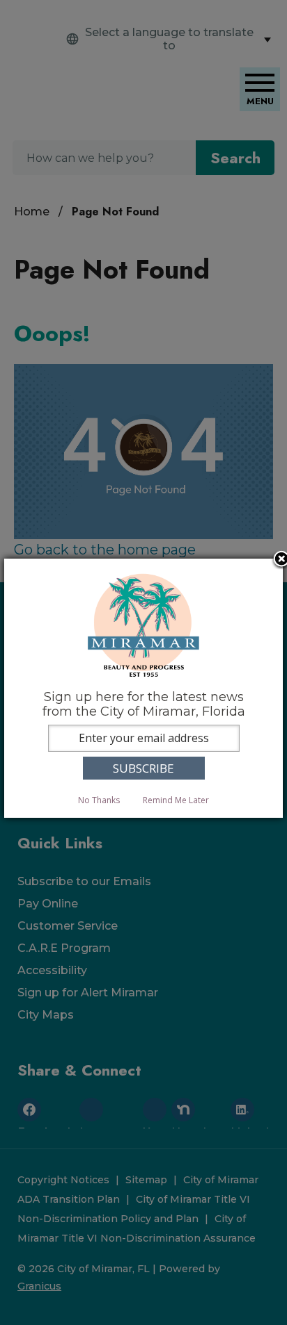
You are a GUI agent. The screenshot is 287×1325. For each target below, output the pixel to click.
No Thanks (99, 800)
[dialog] (143, 688)
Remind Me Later (176, 800)
